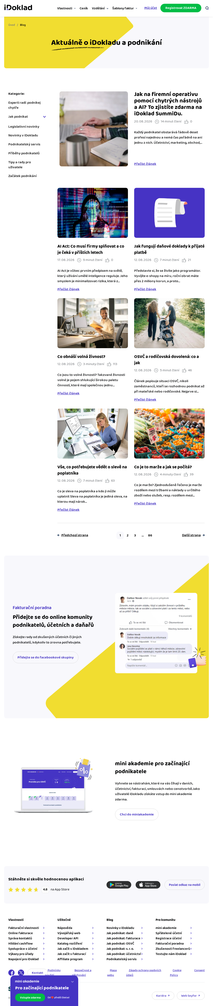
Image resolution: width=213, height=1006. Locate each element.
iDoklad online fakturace (18, 8)
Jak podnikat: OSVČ (120, 943)
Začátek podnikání (22, 176)
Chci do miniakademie (137, 814)
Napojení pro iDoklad (23, 959)
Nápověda (64, 928)
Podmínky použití (53, 973)
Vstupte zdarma (30, 997)
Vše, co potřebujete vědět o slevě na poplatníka (92, 470)
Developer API (67, 938)
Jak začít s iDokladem (72, 948)
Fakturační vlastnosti (23, 928)
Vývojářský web (68, 933)
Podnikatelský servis (24, 144)
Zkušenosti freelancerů (173, 948)
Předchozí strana (74, 535)
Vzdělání (98, 8)
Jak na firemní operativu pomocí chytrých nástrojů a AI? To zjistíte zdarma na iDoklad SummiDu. (168, 104)
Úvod (11, 25)
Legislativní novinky (23, 126)
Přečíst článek (145, 164)
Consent (199, 970)
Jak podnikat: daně (119, 933)
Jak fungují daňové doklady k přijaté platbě (169, 249)
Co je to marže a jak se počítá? (163, 467)
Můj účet (150, 8)
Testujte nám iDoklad (171, 954)
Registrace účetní (169, 938)
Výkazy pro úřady (20, 954)
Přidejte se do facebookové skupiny (45, 657)
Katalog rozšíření (69, 943)
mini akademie (166, 928)
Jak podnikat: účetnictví (123, 954)
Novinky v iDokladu (23, 135)
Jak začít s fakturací (71, 954)
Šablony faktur (123, 8)
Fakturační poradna (170, 943)
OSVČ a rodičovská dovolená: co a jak (166, 359)
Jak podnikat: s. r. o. (120, 948)
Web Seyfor (189, 995)
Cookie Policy (175, 973)
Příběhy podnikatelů (24, 153)
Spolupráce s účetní (22, 948)
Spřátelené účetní (169, 933)
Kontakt (37, 972)
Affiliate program (70, 959)
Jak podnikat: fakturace (123, 938)
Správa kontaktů (20, 938)
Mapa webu (112, 973)
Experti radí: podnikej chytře (24, 105)
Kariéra (161, 995)
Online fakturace (20, 933)
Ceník (84, 8)
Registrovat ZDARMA (180, 8)
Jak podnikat (18, 116)
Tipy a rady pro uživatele (19, 165)
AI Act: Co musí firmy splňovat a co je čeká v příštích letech (90, 249)
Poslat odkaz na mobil (184, 885)
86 (150, 535)
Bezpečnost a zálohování (81, 973)
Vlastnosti (64, 8)
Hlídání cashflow (20, 943)
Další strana (191, 535)
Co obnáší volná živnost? (81, 356)
